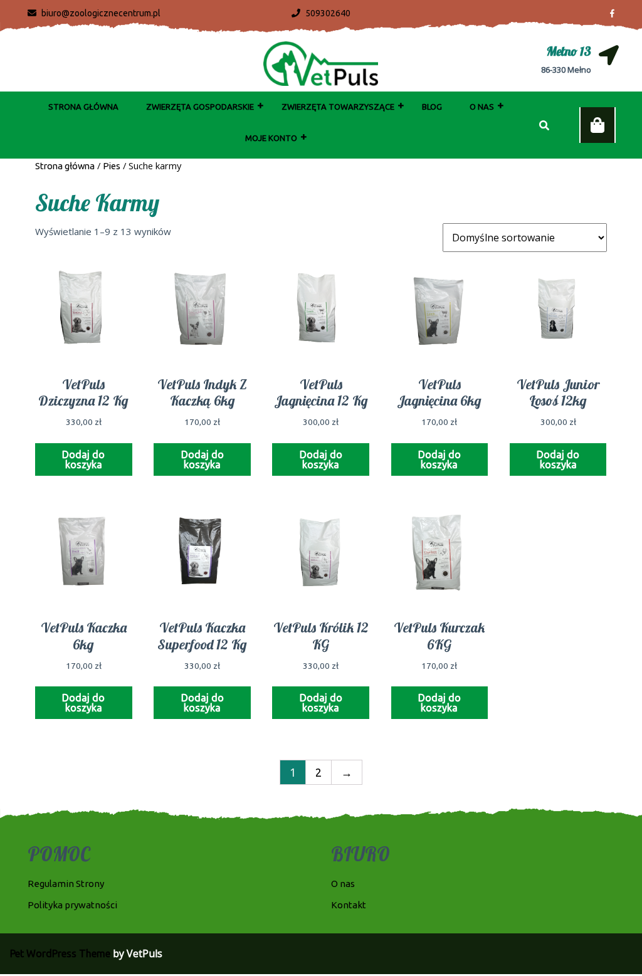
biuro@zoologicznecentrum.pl (94, 13)
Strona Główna (83, 106)
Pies (111, 165)
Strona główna (65, 165)
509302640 (321, 13)
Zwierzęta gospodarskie (200, 106)
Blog (432, 106)
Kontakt (348, 905)
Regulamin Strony (66, 883)
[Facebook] (607, 12)
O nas (482, 106)
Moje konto (271, 138)
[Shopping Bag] (597, 125)
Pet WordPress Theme (60, 953)
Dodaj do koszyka (83, 459)
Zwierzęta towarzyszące (338, 106)
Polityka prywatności (72, 905)
